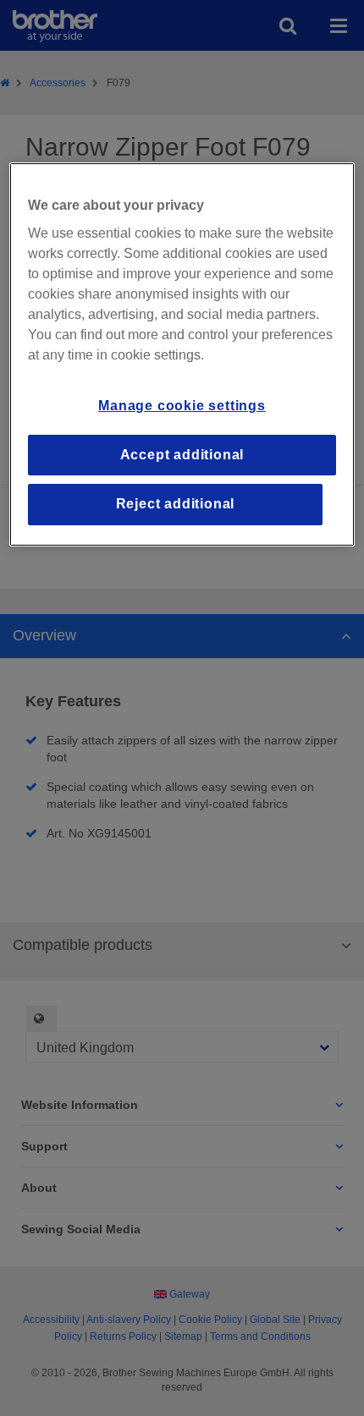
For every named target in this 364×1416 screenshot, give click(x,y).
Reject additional (175, 504)
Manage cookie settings (182, 406)
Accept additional (182, 454)
